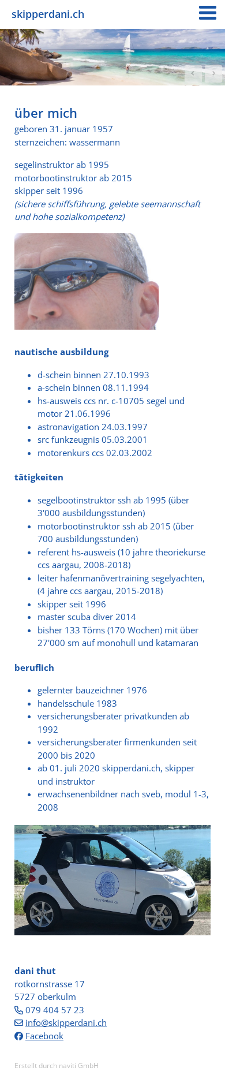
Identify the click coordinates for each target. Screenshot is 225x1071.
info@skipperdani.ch (66, 1022)
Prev (193, 74)
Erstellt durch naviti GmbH (56, 1065)
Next (213, 74)
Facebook (44, 1036)
